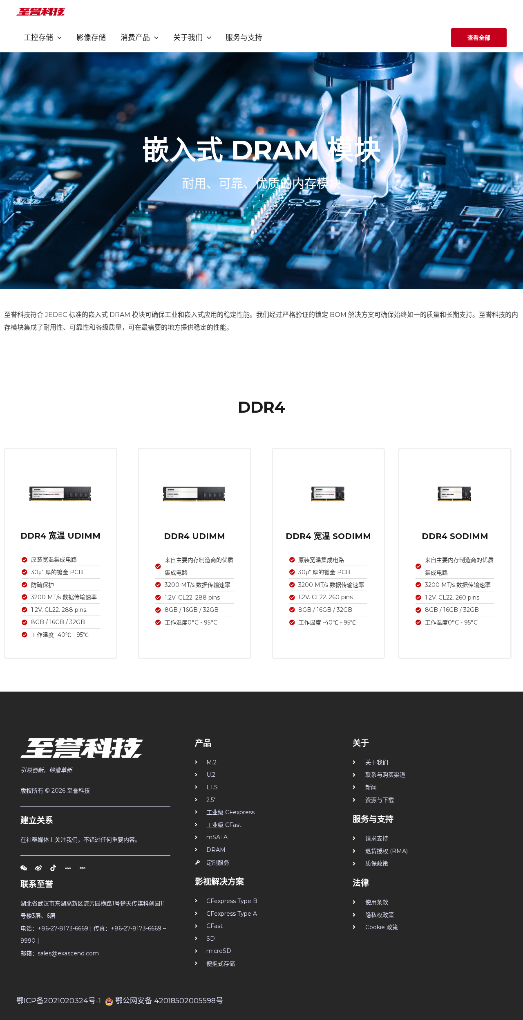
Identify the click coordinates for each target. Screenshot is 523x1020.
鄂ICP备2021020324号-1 (58, 1000)
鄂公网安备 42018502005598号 (169, 1000)
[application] (57, 37)
